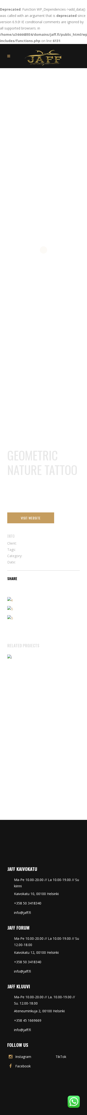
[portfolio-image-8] (10, 617)
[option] (43, 727)
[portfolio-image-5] (10, 600)
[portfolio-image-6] (10, 608)
